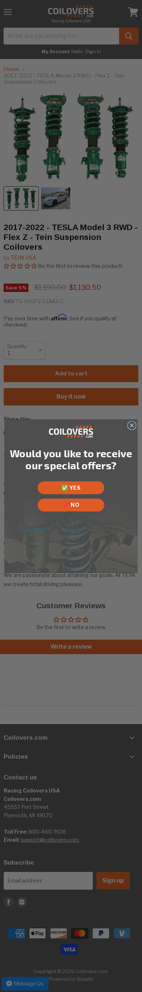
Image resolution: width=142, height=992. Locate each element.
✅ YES (71, 487)
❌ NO (71, 504)
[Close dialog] (132, 425)
